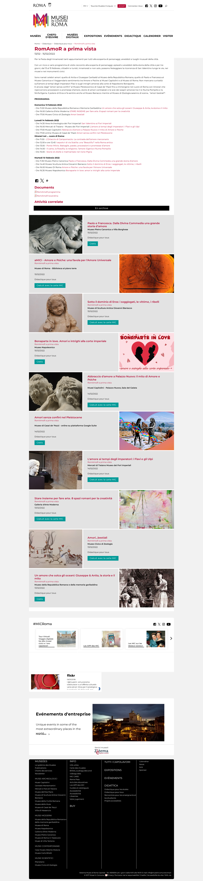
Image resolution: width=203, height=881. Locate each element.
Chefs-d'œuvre (52, 36)
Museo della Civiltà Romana (47, 801)
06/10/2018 (82, 685)
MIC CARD (74, 776)
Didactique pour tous (63, 44)
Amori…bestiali (97, 537)
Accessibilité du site (155, 875)
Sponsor (143, 770)
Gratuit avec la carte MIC (50, 285)
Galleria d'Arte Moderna (45, 832)
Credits (143, 875)
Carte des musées (78, 768)
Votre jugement (77, 799)
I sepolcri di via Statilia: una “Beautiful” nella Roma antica (84, 142)
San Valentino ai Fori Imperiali (96, 123)
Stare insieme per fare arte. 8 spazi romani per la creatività (73, 498)
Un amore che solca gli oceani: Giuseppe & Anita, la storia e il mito (135, 108)
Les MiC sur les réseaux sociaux (135, 644)
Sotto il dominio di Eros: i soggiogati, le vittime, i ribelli (114, 164)
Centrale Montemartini (45, 785)
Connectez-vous (135, 6)
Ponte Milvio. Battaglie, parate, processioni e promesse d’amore (78, 145)
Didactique (132, 36)
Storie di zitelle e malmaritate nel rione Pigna (69, 152)
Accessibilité (75, 791)
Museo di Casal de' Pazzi (46, 807)
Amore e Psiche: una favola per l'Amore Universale (87, 167)
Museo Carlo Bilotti (43, 853)
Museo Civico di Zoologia (46, 865)
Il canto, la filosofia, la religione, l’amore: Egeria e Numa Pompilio (79, 148)
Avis (141, 767)
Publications (40, 768)
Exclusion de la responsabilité (127, 875)
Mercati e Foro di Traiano (46, 789)
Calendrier (152, 36)
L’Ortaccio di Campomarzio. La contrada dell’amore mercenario (77, 139)
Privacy (111, 875)
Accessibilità (75, 793)
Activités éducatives (79, 782)
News (141, 764)
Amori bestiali (77, 114)
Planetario (39, 862)
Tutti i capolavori (117, 761)
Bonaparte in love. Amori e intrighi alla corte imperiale (70, 341)
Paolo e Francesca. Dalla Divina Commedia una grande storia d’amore (103, 161)
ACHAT (122, 6)
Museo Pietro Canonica (45, 835)
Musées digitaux (72, 36)
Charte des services (43, 771)
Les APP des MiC (91, 646)
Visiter (168, 36)
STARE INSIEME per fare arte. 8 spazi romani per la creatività (100, 111)
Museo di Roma (42, 825)
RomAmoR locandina (47, 196)
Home (37, 44)
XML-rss (168, 875)
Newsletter (40, 773)
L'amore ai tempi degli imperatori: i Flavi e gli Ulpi (114, 126)
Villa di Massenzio (43, 810)
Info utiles (74, 765)
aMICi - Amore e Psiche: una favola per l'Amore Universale (73, 260)
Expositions (93, 36)
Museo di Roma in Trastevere (48, 838)
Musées (35, 36)
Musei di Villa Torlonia (45, 841)
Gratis (93, 243)
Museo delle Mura (43, 804)
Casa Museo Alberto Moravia (47, 850)
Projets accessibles (112, 801)
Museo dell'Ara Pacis (44, 792)
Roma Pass (75, 779)
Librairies (74, 796)
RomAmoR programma (48, 192)
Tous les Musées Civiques (102, 6)
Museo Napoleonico (44, 828)
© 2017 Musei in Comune (94, 875)
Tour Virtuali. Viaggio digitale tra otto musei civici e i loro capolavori (46, 641)
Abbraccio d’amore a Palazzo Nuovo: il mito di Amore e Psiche (92, 130)
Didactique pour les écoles (116, 789)
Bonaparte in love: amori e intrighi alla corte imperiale (93, 170)
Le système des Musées (45, 765)
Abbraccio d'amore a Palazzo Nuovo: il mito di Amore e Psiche (124, 378)
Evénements (113, 36)
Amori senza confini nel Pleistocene (94, 133)
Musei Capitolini (42, 782)
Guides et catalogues (79, 788)
